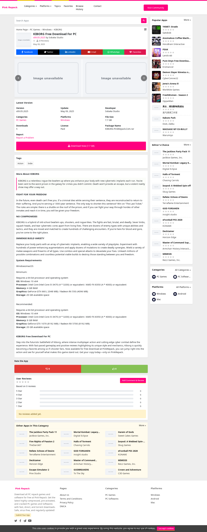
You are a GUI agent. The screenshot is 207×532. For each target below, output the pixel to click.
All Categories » (183, 269)
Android (181, 293)
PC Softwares (184, 276)
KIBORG (58, 29)
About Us (64, 494)
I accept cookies (166, 528)
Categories (29, 6)
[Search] (144, 20)
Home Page (22, 29)
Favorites (68, 6)
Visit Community (155, 7)
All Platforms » (183, 287)
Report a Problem (25, 137)
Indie (30, 163)
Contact (97, 6)
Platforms (45, 6)
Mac (158, 299)
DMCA (63, 506)
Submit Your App (23, 515)
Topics (57, 6)
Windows (47, 29)
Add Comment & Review (133, 380)
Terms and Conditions (71, 498)
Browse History (79, 8)
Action (20, 163)
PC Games (35, 29)
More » (142, 425)
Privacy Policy (66, 502)
